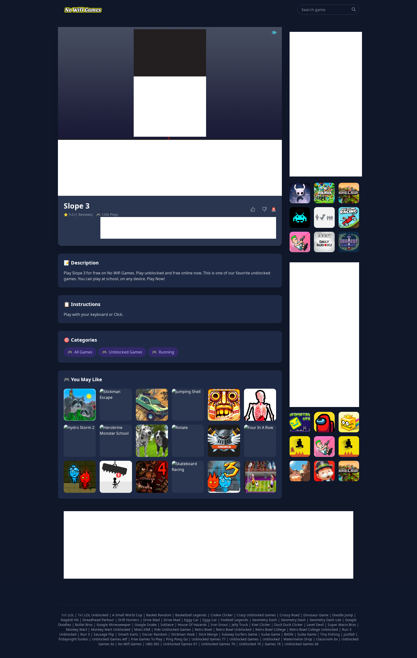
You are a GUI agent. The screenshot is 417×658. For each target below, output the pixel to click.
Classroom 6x (327, 639)
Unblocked (272, 639)
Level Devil (316, 624)
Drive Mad (152, 619)
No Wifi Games (130, 644)
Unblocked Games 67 (180, 644)
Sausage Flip (104, 634)
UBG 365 (152, 644)
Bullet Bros (84, 624)
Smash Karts (128, 634)
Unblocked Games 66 (302, 644)
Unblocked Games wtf (110, 639)
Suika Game (271, 634)
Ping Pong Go (177, 639)
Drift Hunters (129, 619)
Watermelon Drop (298, 639)
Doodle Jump (343, 615)
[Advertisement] (170, 106)
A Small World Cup (127, 615)
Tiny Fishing (330, 634)
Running (163, 352)
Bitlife (289, 634)
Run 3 (85, 634)
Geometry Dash (265, 619)
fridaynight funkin (74, 639)
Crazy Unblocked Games (257, 615)
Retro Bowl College (271, 629)
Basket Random (159, 615)
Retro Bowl (204, 629)
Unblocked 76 (250, 644)
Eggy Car (192, 619)
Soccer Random (155, 634)
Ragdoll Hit (70, 619)
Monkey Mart (77, 629)
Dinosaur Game (316, 615)
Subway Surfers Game (240, 634)
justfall (350, 634)
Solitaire (167, 624)
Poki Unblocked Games (173, 629)
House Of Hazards (193, 624)
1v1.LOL (68, 615)
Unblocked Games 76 (218, 644)
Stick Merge (209, 634)
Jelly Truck (240, 624)
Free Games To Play (147, 639)
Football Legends (235, 619)
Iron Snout (220, 624)
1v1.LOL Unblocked (93, 615)
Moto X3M (142, 629)
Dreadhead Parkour (99, 619)
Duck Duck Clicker (289, 624)
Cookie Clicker (222, 615)
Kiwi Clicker (261, 624)
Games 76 (273, 644)
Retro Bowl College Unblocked (314, 629)
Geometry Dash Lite (326, 619)
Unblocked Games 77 (209, 639)
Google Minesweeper (114, 624)
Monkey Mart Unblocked (111, 629)
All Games (80, 352)
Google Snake (146, 624)
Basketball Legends (191, 615)
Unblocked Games (122, 352)
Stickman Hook (183, 634)
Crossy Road (290, 615)
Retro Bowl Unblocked (234, 629)
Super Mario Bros (342, 624)
